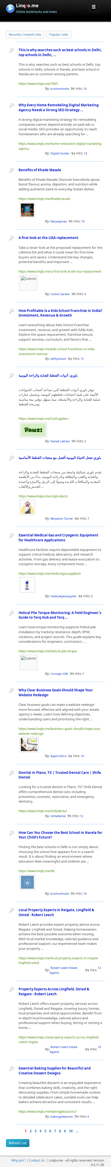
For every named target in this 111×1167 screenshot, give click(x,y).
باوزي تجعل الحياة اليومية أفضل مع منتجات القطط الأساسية (60, 457)
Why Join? (18, 1160)
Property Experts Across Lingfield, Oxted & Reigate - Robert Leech (54, 991)
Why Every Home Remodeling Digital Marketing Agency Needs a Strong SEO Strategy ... (59, 107)
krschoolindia (60, 89)
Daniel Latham (60, 441)
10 (71, 1131)
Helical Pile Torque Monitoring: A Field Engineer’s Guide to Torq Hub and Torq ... (60, 615)
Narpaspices (59, 221)
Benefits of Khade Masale (40, 170)
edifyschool (58, 359)
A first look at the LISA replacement (48, 237)
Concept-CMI (59, 674)
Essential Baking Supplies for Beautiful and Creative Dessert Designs (55, 1070)
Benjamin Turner (62, 518)
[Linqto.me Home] (10, 7)
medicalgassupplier (64, 596)
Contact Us (37, 1160)
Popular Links (58, 34)
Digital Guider (60, 153)
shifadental (58, 816)
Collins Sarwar (60, 294)
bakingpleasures (62, 1116)
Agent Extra (58, 756)
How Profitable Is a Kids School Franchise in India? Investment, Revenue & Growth (60, 313)
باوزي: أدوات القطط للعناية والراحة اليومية (48, 375)
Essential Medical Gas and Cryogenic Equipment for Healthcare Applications (58, 537)
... (77, 1131)
